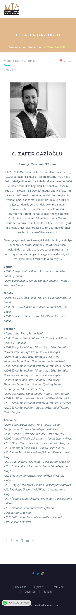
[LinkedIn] (27, 540)
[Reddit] (33, 540)
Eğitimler (39, 587)
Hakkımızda (19, 587)
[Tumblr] (22, 540)
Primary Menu (68, 8)
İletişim (48, 591)
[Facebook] (6, 540)
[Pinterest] (16, 540)
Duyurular (30, 591)
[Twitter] (11, 540)
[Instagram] (42, 573)
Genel (7, 65)
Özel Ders (57, 587)
